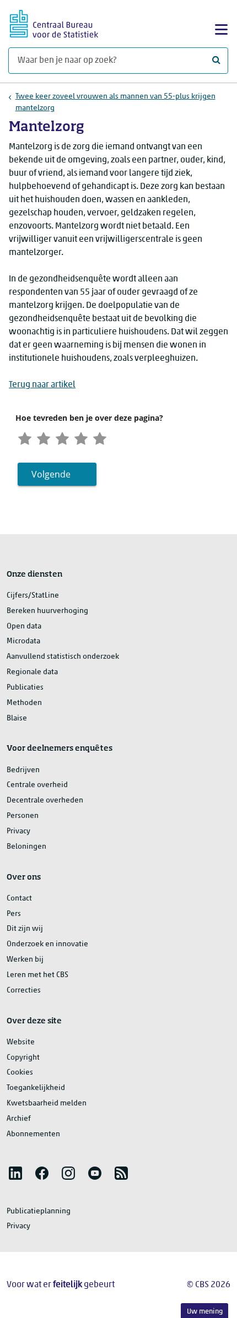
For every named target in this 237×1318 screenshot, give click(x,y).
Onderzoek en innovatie (47, 944)
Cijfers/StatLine (33, 595)
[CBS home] (54, 22)
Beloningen (26, 846)
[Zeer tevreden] (99, 437)
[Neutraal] (62, 437)
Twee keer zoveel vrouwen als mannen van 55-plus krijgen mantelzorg (115, 102)
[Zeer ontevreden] (24, 437)
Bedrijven (23, 770)
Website (21, 1042)
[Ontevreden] (43, 437)
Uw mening (205, 1311)
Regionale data (32, 672)
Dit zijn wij (25, 928)
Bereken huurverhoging (47, 611)
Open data (24, 626)
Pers (14, 914)
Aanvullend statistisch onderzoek (63, 656)
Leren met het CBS (37, 975)
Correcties (24, 990)
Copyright (23, 1057)
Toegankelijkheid (36, 1088)
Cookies (20, 1072)
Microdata (23, 641)
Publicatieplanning (39, 1211)
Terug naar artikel (42, 385)
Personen (23, 816)
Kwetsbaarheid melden (47, 1103)
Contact (19, 898)
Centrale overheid (37, 785)
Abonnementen (33, 1134)
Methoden (24, 703)
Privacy (18, 831)
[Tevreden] (81, 437)
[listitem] (15, 1173)
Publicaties (25, 687)
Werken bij (25, 959)
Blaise (17, 718)
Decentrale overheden (45, 800)
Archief (19, 1118)
